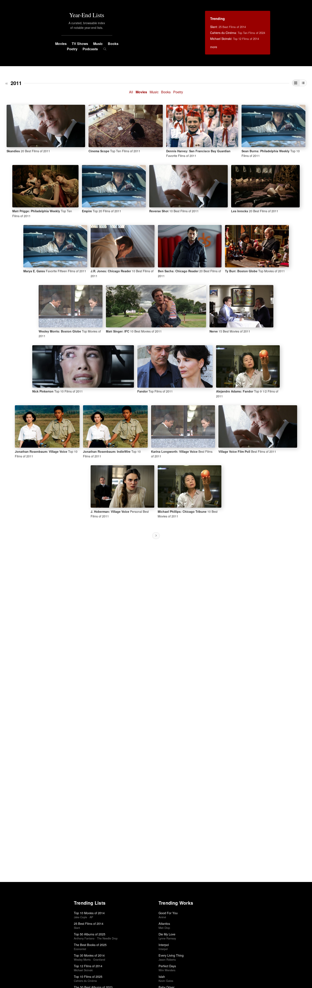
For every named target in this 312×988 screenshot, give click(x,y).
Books (113, 43)
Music (98, 43)
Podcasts (90, 48)
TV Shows (80, 43)
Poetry (72, 48)
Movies (61, 43)
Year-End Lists (86, 15)
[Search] (105, 49)
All (131, 91)
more (213, 47)
